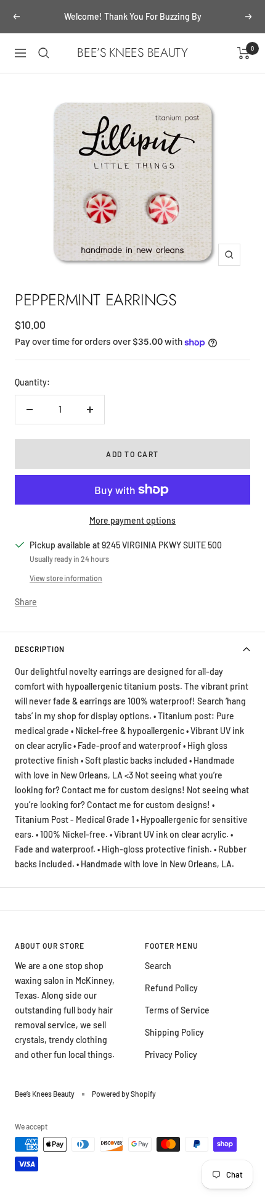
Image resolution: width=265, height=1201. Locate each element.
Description (40, 649)
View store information (66, 578)
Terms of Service (177, 1010)
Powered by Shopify (124, 1093)
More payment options (132, 520)
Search (158, 965)
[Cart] (243, 53)
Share (26, 601)
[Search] (43, 53)
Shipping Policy (174, 1032)
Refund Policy (171, 988)
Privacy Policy (171, 1054)
